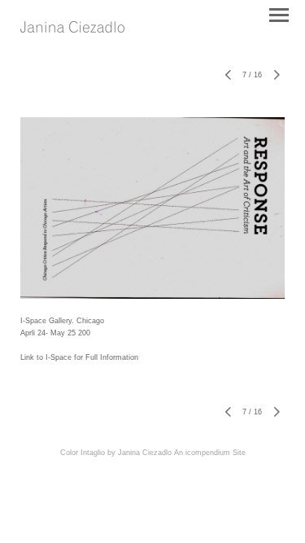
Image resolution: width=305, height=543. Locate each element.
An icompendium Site (210, 453)
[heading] (72, 28)
